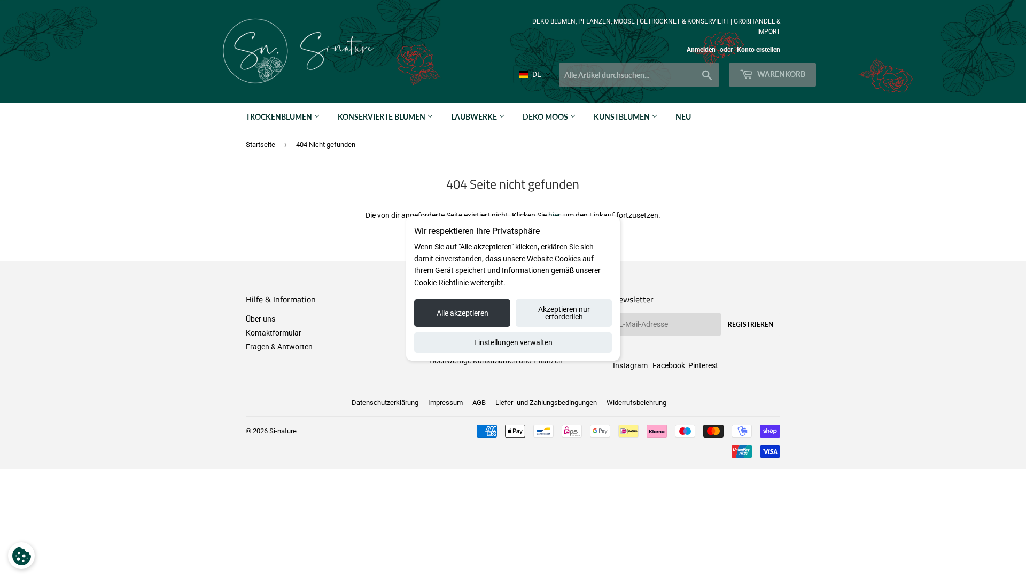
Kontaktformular (273, 333)
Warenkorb (780, 74)
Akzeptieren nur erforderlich (564, 313)
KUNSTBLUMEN (622, 116)
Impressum (445, 403)
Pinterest (703, 365)
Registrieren (750, 325)
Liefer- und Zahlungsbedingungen (546, 403)
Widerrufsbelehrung (636, 403)
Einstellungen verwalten (513, 342)
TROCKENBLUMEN (280, 116)
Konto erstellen (758, 49)
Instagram (630, 365)
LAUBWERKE (475, 116)
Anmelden (701, 49)
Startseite (260, 145)
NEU (683, 116)
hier (554, 215)
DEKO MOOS (546, 116)
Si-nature (283, 431)
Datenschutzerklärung (385, 403)
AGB (479, 403)
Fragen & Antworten (279, 346)
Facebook (668, 365)
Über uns (260, 319)
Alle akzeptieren (462, 313)
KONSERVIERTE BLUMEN (382, 116)
